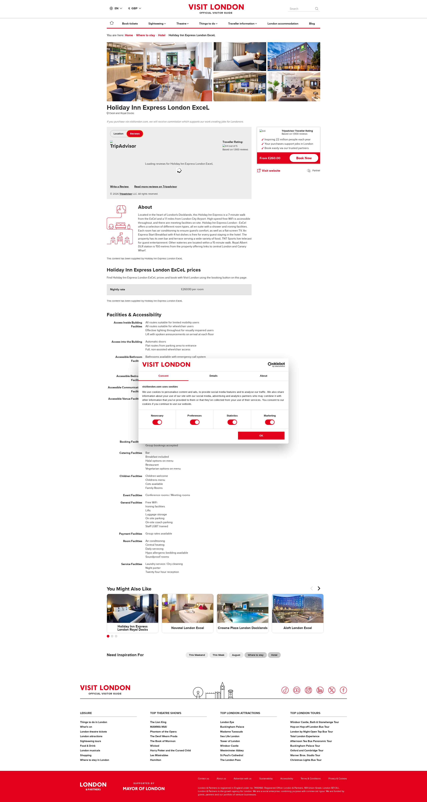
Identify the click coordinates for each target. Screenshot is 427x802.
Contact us (203, 778)
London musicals (90, 750)
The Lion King (158, 722)
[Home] (112, 23)
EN (116, 8)
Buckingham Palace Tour (305, 746)
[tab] (118, 133)
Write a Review (119, 186)
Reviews (135, 134)
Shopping (85, 755)
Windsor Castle (229, 746)
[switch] (194, 422)
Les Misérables (159, 755)
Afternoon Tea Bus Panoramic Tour (311, 741)
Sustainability (266, 778)
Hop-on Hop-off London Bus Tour (309, 727)
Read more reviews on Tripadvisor (155, 186)
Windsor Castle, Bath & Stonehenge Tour (314, 722)
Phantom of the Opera (163, 732)
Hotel (161, 35)
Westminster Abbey (232, 750)
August (236, 655)
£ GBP (132, 8)
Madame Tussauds (231, 732)
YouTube (296, 690)
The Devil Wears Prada (163, 736)
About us (221, 778)
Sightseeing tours (90, 741)
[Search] (317, 7)
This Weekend (197, 655)
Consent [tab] (163, 375)
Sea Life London (229, 736)
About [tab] (263, 375)
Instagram (308, 690)
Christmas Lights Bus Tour (306, 760)
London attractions (91, 736)
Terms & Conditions (311, 778)
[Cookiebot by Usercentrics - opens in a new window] (270, 364)
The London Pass (230, 760)
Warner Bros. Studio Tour (305, 755)
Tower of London (230, 741)
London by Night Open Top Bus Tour (311, 732)
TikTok (285, 690)
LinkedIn (320, 690)
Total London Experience (304, 736)
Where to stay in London (94, 760)
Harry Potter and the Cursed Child (170, 750)
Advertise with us (243, 778)
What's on (86, 727)
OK (261, 435)
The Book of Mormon (162, 741)
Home (129, 35)
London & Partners (93, 786)
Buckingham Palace (232, 727)
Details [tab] (213, 375)
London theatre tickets (93, 732)
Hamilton (155, 760)
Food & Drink (88, 746)
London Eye (227, 722)
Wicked (154, 746)
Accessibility (286, 778)
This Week (218, 655)
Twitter (331, 690)
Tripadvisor (125, 194)
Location (118, 134)
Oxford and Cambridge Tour (306, 750)
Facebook (343, 690)
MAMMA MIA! (158, 727)
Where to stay (145, 35)
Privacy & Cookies (337, 778)
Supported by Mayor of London (144, 786)
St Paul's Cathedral (231, 755)
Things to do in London (93, 722)
